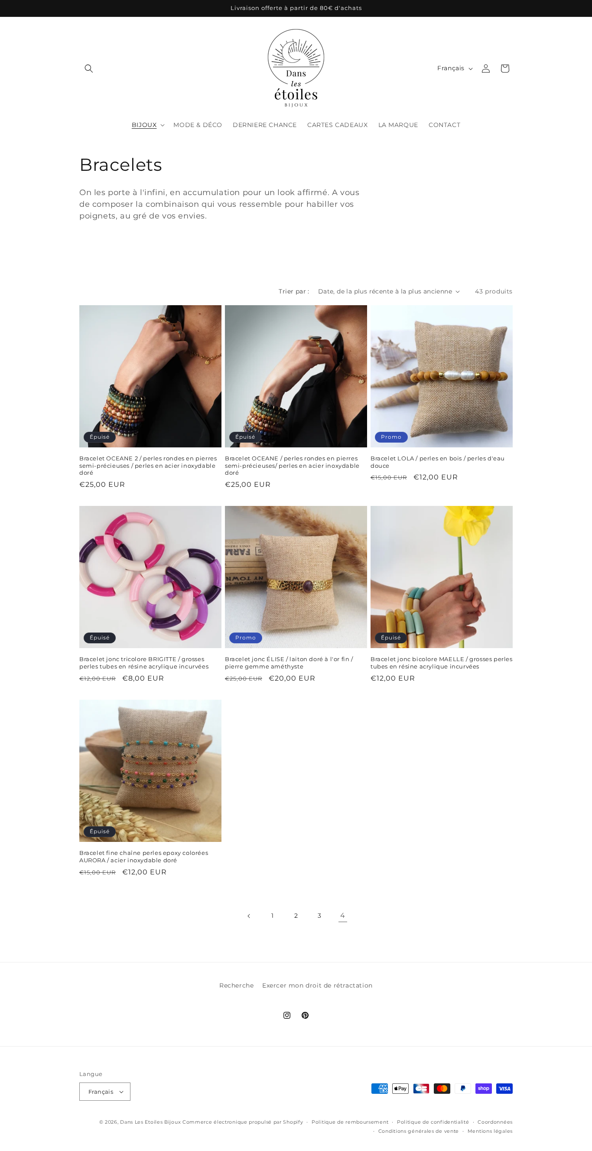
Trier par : (294, 291)
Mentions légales (490, 1131)
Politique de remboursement (350, 1122)
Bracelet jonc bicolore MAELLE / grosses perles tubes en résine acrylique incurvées (442, 662)
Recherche (236, 985)
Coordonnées (495, 1122)
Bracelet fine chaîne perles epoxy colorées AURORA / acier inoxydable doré (143, 856)
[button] (88, 68)
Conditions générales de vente (418, 1131)
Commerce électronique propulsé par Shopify (242, 1122)
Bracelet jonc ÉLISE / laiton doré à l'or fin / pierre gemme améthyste (289, 662)
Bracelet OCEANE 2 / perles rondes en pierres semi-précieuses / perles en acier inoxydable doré (148, 465)
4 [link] (342, 915)
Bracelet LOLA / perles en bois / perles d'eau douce (438, 462)
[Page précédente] (249, 916)
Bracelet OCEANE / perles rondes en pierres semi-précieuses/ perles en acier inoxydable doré (292, 465)
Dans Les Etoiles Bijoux (150, 1122)
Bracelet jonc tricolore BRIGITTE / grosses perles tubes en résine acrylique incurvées (143, 662)
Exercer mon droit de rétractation (317, 985)
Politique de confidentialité (433, 1122)
